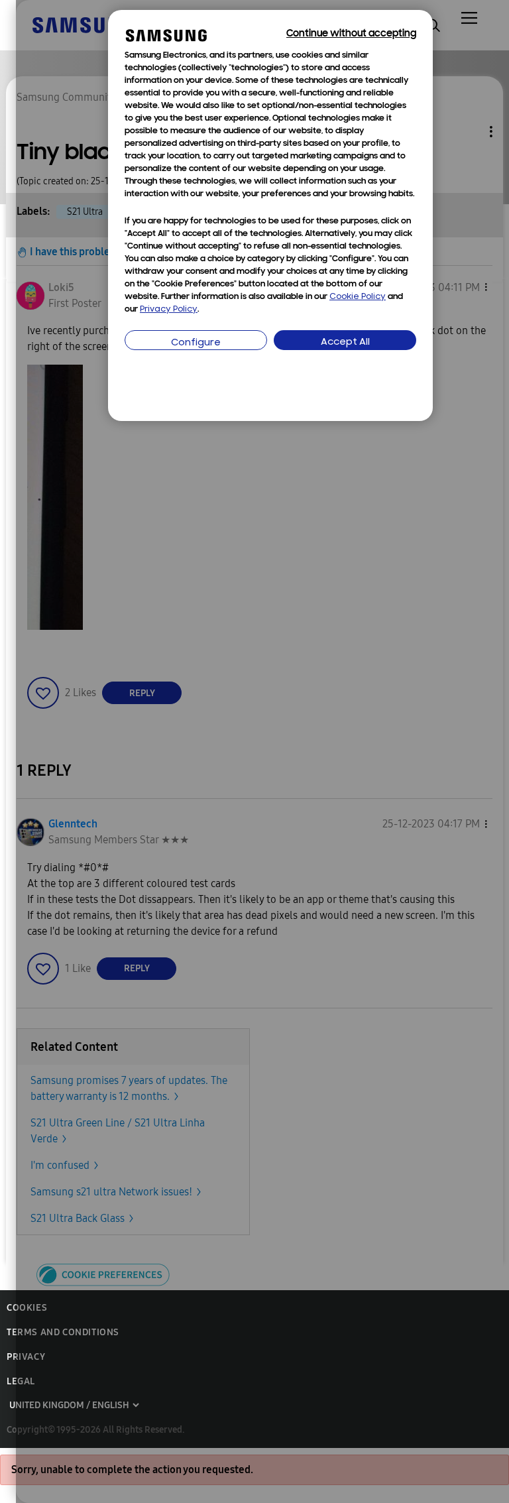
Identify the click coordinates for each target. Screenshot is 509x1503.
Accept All (345, 342)
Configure (196, 343)
